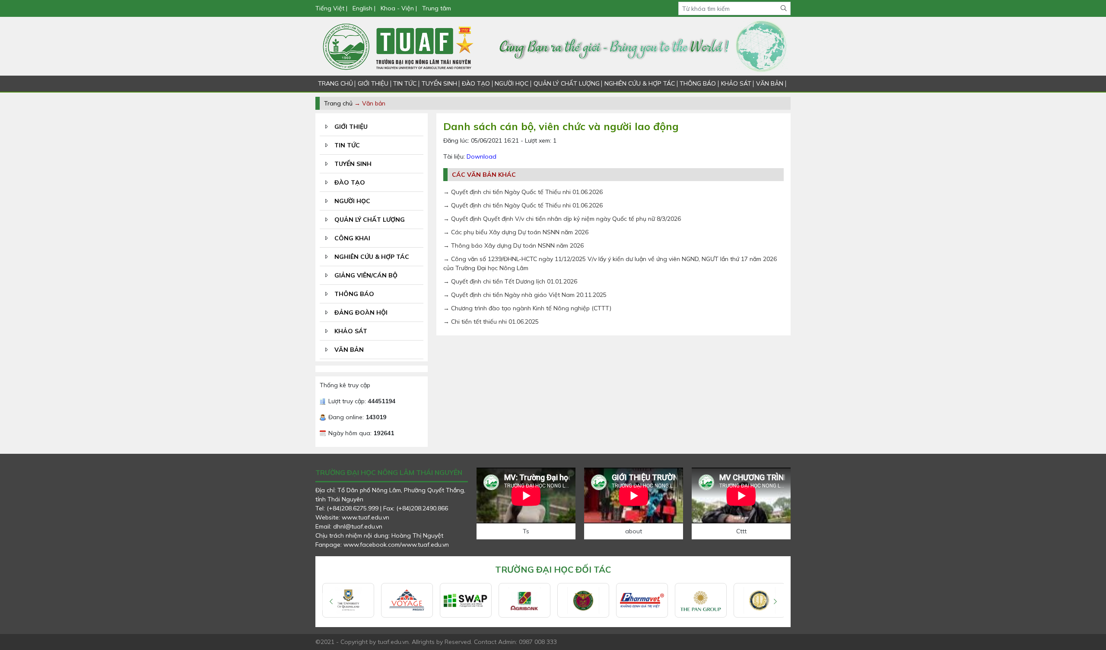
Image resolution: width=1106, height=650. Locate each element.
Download (481, 156)
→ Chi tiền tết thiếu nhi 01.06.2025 (491, 321)
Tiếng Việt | (332, 8)
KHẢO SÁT (736, 83)
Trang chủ (338, 103)
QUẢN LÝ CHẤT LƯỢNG (567, 83)
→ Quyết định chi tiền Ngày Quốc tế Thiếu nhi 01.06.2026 (523, 192)
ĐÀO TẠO (476, 83)
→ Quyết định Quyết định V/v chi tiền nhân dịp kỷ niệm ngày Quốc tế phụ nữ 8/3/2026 (562, 219)
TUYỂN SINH (439, 83)
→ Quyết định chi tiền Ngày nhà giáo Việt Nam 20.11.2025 (525, 295)
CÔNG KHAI (352, 238)
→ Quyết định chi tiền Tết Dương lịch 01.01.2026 (510, 281)
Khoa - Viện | (399, 8)
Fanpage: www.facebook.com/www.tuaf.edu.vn (382, 544)
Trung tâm (436, 8)
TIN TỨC (404, 83)
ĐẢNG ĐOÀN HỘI (361, 312)
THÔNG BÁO (698, 83)
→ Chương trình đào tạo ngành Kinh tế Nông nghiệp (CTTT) (527, 308)
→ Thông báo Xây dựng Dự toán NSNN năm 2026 (513, 245)
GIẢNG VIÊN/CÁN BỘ (365, 275)
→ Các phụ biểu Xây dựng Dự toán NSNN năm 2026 (515, 232)
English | (364, 8)
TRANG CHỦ (335, 83)
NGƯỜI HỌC (511, 83)
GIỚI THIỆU (373, 83)
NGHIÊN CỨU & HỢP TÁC (639, 83)
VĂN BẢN (769, 83)
